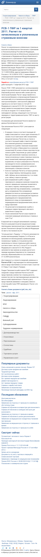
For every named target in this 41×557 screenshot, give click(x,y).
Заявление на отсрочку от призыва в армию (17, 414)
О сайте (26, 550)
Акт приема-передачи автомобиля (13, 378)
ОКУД (15, 543)
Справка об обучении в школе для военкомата (18, 416)
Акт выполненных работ (10, 374)
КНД (11, 543)
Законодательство (10, 312)
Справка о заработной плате (11, 385)
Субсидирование (9, 324)
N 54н (16, 79)
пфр (13, 293)
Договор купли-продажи (10, 376)
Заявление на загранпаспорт (11, 388)
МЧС (5, 304)
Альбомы (5, 543)
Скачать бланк (6, 45)
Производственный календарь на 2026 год (16, 390)
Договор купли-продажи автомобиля (14, 369)
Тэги (32, 543)
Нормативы (28, 541)
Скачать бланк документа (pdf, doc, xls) (16, 289)
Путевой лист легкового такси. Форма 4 (15, 436)
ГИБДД (6, 316)
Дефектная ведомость (9, 381)
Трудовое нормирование (13, 328)
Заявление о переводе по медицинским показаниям (20, 459)
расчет (8, 293)
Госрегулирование (9, 16)
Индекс (21, 543)
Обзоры (20, 541)
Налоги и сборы (24, 16)
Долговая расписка (8, 398)
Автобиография (7, 401)
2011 (17, 293)
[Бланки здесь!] (3, 2)
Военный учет (8, 320)
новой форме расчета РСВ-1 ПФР (21, 82)
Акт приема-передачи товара (12, 383)
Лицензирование (9, 300)
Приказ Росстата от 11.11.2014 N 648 (14, 445)
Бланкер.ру (11, 2)
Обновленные (12, 541)
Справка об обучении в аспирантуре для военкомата (20, 407)
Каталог (27, 543)
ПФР (34, 16)
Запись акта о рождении (10, 452)
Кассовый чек (6, 438)
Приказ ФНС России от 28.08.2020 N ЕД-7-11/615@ (19, 461)
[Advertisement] (20, 492)
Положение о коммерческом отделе (14, 463)
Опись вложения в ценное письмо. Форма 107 (18, 367)
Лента (3, 541)
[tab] (20, 296)
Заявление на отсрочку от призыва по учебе (17, 428)
